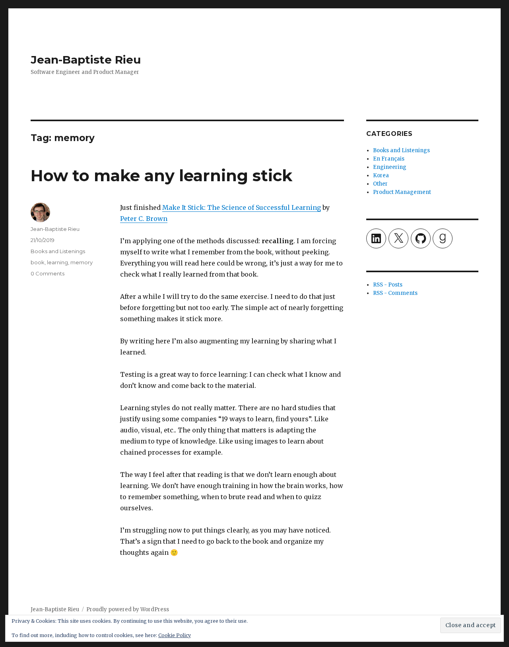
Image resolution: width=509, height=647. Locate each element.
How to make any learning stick (161, 175)
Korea (381, 175)
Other (380, 183)
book (38, 262)
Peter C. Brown (143, 219)
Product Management (402, 192)
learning (57, 262)
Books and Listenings (58, 251)
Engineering (389, 167)
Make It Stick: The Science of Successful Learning (241, 207)
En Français (388, 158)
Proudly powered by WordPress (127, 609)
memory (81, 262)
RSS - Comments (395, 293)
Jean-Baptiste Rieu (86, 59)
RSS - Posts (387, 284)
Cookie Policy (174, 635)
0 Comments (47, 273)
